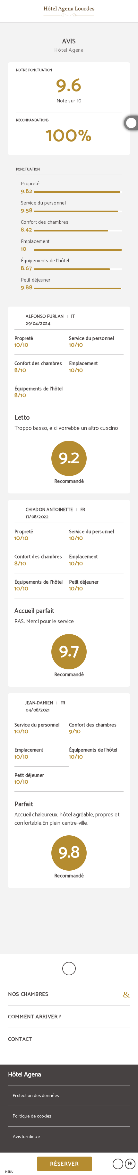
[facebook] (131, 123)
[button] (9, 1164)
